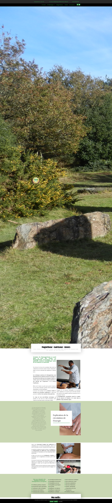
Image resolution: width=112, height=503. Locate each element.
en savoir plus (60, 501)
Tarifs (66, 5)
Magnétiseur (59, 5)
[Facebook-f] (77, 4)
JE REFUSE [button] (56, 501)
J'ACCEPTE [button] (51, 501)
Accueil (43, 5)
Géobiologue (50, 5)
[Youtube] (79, 4)
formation (72, 5)
